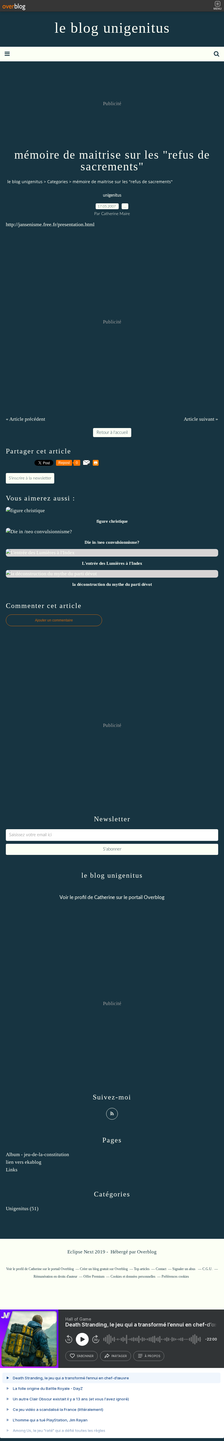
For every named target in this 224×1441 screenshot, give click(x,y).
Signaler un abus (184, 1269)
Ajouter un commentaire (54, 620)
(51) (22, 1208)
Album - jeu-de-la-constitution (37, 1154)
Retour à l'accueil (112, 432)
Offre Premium (93, 1276)
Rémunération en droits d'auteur (55, 1276)
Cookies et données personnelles (133, 1276)
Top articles (142, 1269)
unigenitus (112, 195)
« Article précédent (25, 419)
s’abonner (85, 1356)
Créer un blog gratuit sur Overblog (104, 1269)
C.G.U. (207, 1269)
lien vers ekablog (23, 1162)
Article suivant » (201, 419)
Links (12, 1169)
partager (119, 1356)
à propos (152, 1356)
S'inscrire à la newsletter (30, 478)
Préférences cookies (175, 1276)
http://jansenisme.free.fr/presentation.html (50, 224)
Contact (161, 1269)
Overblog (147, 1252)
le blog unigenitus (112, 28)
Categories (57, 181)
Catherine (105, 897)
